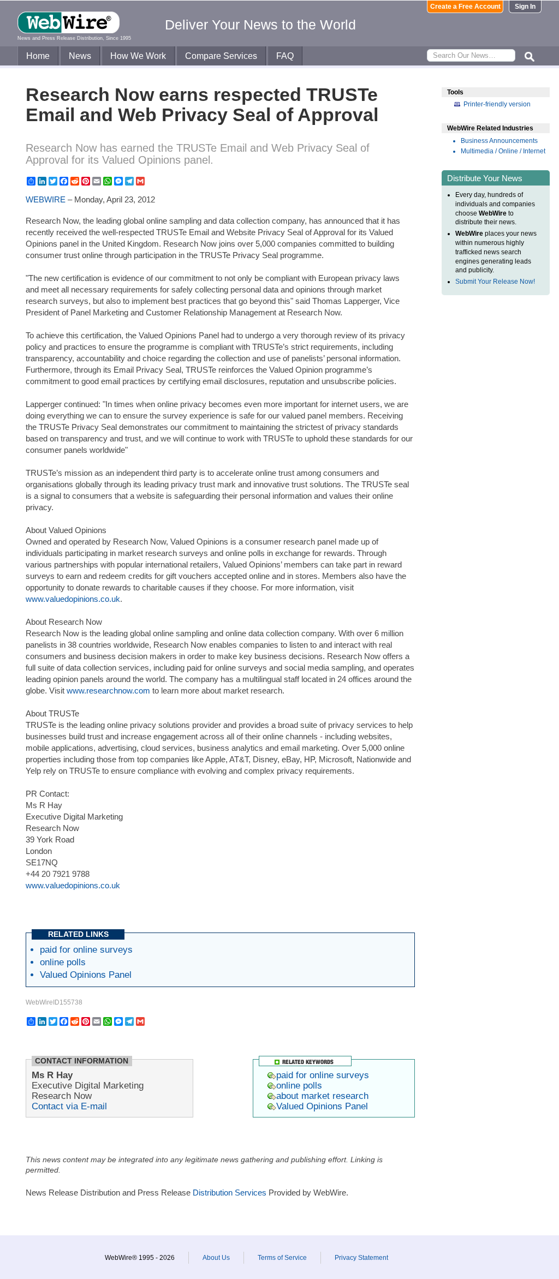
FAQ (285, 56)
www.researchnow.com (108, 690)
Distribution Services (229, 1192)
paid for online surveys (86, 949)
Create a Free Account (465, 6)
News (80, 56)
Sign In (525, 6)
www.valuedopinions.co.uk (73, 598)
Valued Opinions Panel (86, 974)
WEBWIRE (46, 199)
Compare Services (221, 56)
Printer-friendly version (497, 104)
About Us (216, 1258)
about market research (322, 1096)
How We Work (138, 56)
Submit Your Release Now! (495, 281)
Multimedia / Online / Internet (503, 151)
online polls (63, 962)
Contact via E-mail (69, 1106)
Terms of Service (282, 1258)
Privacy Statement (361, 1258)
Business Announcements (499, 141)
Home (38, 56)
